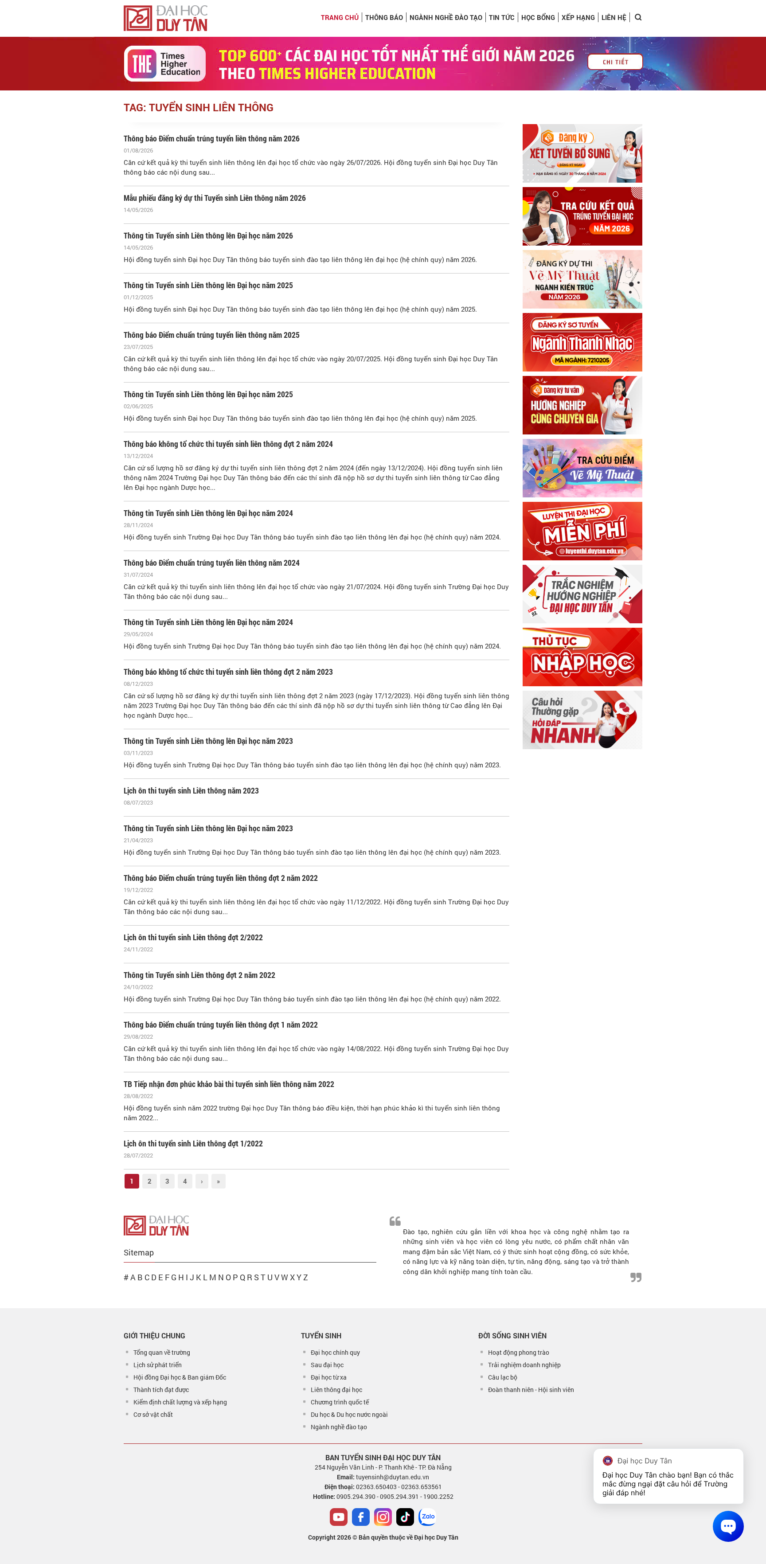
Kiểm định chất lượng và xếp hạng (180, 1402)
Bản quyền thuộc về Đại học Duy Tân (408, 1537)
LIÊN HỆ (614, 17)
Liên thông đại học (336, 1389)
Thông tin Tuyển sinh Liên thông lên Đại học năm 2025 (208, 285)
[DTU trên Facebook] (361, 1517)
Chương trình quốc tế (340, 1402)
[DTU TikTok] (405, 1517)
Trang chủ (340, 17)
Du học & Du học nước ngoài (349, 1414)
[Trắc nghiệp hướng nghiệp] (582, 594)
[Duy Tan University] (165, 18)
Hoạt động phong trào (518, 1352)
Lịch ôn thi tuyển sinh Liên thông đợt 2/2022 (193, 937)
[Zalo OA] (427, 1517)
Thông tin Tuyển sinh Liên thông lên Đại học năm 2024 (208, 513)
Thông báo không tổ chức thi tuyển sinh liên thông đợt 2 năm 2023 (228, 671)
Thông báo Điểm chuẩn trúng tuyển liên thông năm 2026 (212, 138)
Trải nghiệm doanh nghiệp (524, 1365)
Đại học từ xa (329, 1377)
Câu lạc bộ (502, 1377)
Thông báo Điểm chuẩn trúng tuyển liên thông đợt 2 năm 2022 (221, 877)
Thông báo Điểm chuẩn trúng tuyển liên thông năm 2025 (212, 334)
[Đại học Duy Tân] (156, 1224)
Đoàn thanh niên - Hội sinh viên (531, 1389)
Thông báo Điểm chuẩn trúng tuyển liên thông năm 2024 (212, 562)
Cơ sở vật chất (153, 1414)
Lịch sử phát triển (157, 1365)
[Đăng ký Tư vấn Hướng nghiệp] (582, 405)
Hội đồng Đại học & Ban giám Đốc (179, 1377)
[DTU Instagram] (383, 1517)
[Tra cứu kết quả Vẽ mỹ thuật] (582, 468)
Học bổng (538, 17)
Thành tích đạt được (161, 1389)
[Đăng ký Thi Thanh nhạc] (582, 342)
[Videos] (339, 1517)
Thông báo (384, 17)
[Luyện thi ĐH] (582, 531)
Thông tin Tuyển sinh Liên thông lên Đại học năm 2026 (208, 235)
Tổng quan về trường (161, 1352)
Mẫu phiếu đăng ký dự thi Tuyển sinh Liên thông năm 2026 (215, 197)
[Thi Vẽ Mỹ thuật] (582, 279)
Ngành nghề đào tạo (339, 1427)
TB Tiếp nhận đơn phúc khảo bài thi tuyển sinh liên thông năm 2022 (229, 1084)
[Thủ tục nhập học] (582, 657)
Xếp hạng (578, 17)
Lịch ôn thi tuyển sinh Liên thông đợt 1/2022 (193, 1143)
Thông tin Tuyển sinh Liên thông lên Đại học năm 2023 (208, 740)
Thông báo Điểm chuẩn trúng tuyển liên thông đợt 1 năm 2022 (221, 1024)
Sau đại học (327, 1365)
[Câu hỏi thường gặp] (582, 720)
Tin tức (502, 17)
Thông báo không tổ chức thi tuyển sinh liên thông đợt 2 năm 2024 (228, 443)
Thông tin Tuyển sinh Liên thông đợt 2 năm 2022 (199, 975)
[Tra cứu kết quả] (582, 216)
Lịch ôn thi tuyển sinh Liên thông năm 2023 (191, 790)
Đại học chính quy (335, 1352)
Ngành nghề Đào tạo (446, 17)
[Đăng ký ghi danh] (582, 153)
